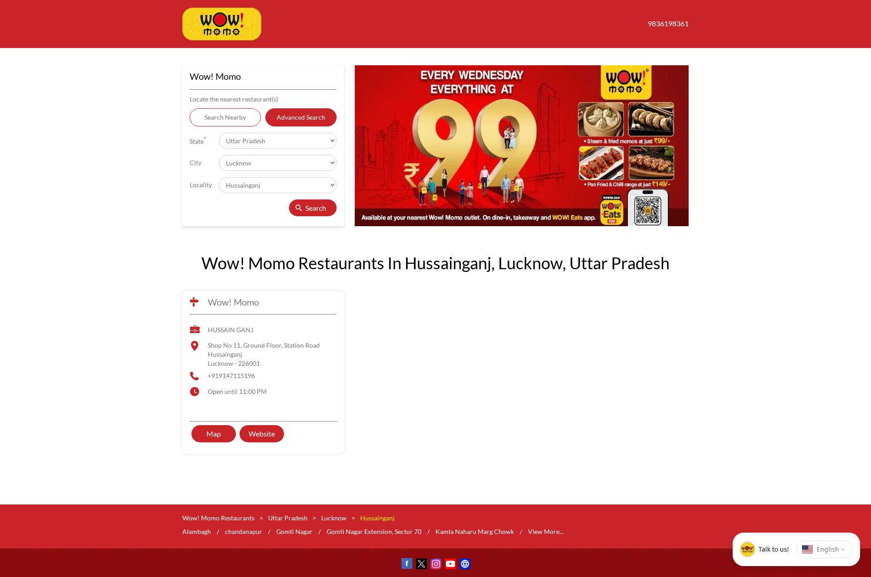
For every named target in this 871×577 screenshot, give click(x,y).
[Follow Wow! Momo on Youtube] (450, 565)
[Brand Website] (464, 565)
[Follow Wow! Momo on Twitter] (421, 565)
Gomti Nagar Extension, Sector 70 (374, 531)
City (195, 162)
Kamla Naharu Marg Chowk (475, 531)
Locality (201, 185)
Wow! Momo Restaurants (219, 518)
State (198, 140)
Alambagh (196, 531)
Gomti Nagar (294, 531)
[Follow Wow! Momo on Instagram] (435, 565)
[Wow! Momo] (221, 24)
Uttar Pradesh (288, 518)
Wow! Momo (233, 301)
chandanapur (243, 531)
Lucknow (334, 518)
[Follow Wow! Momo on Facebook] (406, 565)
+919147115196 (231, 375)
